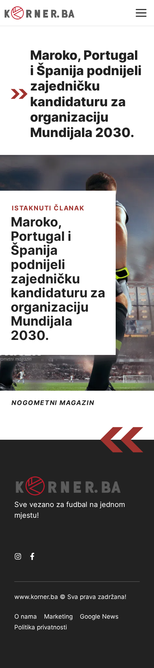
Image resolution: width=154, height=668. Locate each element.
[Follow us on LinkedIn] (32, 556)
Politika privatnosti (40, 627)
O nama (25, 616)
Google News (99, 616)
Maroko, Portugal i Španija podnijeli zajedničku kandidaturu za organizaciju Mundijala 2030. (58, 278)
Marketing (58, 616)
